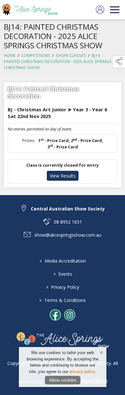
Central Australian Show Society (68, 209)
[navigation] (115, 9)
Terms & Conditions (62, 300)
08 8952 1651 (68, 222)
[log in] (100, 9)
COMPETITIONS (35, 55)
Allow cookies (62, 380)
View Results (63, 176)
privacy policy (82, 371)
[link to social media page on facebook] (55, 314)
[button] (119, 61)
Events (62, 274)
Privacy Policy (62, 287)
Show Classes (71, 55)
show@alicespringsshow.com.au (67, 235)
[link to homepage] (34, 9)
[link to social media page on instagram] (69, 314)
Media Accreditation (62, 261)
